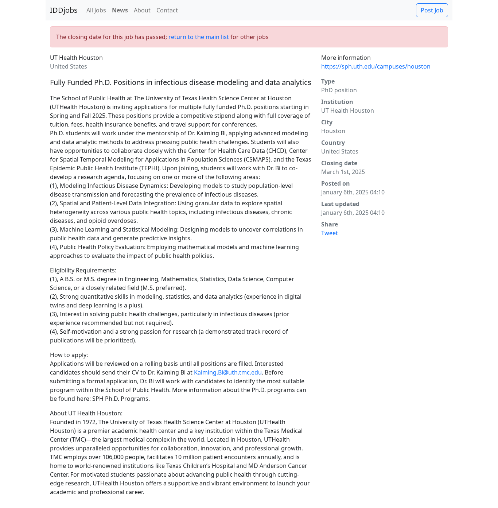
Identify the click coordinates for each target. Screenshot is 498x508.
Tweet (329, 233)
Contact (167, 10)
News (120, 10)
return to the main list (198, 37)
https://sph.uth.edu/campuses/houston (376, 66)
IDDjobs (64, 10)
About (142, 10)
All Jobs (96, 10)
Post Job (432, 10)
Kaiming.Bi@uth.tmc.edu (228, 372)
